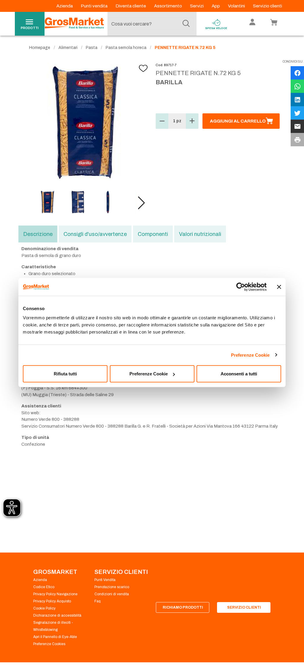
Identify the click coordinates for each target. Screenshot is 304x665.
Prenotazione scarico (111, 587)
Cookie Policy (44, 608)
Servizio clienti (267, 6)
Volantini (237, 6)
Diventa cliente (131, 6)
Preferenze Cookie (250, 354)
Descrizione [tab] (38, 234)
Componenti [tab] (153, 234)
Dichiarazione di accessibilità (57, 615)
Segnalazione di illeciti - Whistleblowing (53, 626)
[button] (141, 203)
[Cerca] (186, 23)
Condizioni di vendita (111, 594)
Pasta (91, 47)
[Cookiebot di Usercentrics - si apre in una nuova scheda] (241, 286)
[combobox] (150, 24)
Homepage (39, 47)
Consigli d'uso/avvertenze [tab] (95, 234)
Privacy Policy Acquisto (52, 601)
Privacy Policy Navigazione (55, 594)
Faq (97, 601)
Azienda (65, 6)
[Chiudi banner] (279, 287)
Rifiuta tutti (65, 373)
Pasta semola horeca (126, 47)
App (216, 6)
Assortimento (168, 6)
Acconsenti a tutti (239, 373)
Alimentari (67, 47)
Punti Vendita (104, 580)
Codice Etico (43, 587)
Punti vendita (94, 6)
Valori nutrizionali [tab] (200, 234)
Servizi (197, 6)
